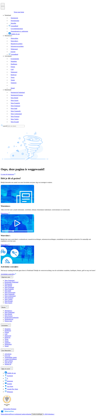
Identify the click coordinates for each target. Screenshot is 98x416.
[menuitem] (51, 24)
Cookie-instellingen (37, 414)
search (5, 126)
